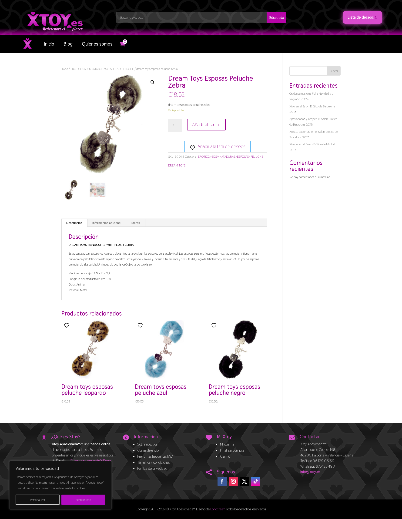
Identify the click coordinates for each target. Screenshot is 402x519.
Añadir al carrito (206, 125)
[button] (152, 82)
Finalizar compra (232, 450)
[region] (60, 485)
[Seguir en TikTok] (255, 481)
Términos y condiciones (153, 462)
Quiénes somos (97, 44)
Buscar (334, 71)
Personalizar (37, 500)
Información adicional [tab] (106, 223)
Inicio (49, 44)
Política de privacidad (152, 468)
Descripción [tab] (74, 223)
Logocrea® (217, 509)
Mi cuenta (227, 444)
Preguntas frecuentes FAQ (155, 456)
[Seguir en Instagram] (233, 481)
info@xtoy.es (310, 471)
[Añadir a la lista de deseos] (67, 325)
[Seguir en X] (244, 481)
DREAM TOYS (176, 165)
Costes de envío (148, 450)
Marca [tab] (135, 223)
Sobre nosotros (147, 444)
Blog (68, 44)
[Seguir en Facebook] (222, 481)
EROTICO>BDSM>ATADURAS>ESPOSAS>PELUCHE (102, 69)
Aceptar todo (83, 500)
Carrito (225, 456)
